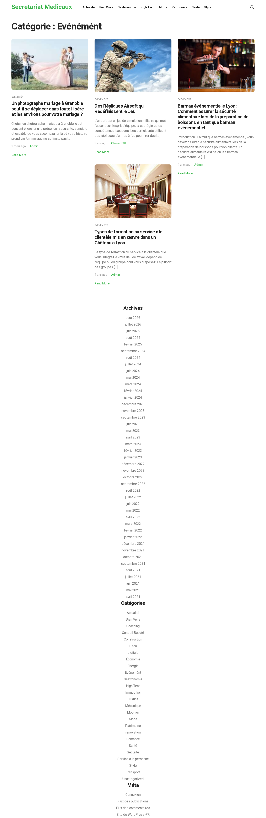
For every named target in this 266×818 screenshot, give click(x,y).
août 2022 (133, 490)
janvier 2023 (133, 457)
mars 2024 (133, 384)
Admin (34, 146)
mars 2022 (133, 524)
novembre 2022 (133, 471)
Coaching (133, 626)
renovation (133, 732)
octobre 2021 (133, 557)
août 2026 (133, 318)
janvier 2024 (133, 397)
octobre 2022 (133, 477)
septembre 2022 (133, 484)
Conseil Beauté (133, 633)
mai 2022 (133, 510)
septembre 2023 (133, 417)
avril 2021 (133, 597)
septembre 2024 (133, 351)
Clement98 (118, 143)
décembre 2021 (133, 544)
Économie (133, 659)
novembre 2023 (133, 411)
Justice (133, 699)
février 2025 (133, 344)
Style (207, 7)
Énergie (133, 666)
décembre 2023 (133, 404)
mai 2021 (133, 590)
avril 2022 (133, 517)
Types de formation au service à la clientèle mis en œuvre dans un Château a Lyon (129, 237)
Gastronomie (127, 7)
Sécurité (133, 752)
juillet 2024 (133, 364)
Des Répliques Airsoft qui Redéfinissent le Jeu (119, 108)
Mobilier (133, 712)
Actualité (89, 7)
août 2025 (133, 338)
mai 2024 (133, 378)
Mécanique (133, 706)
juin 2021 (133, 583)
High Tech (147, 7)
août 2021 (133, 570)
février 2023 (133, 451)
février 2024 (133, 391)
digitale (133, 653)
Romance (133, 739)
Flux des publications (133, 801)
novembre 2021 (133, 550)
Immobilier (133, 692)
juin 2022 (133, 504)
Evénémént (18, 97)
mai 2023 (133, 431)
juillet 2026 (133, 324)
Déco (133, 646)
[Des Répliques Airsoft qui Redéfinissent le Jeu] (133, 65)
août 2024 (133, 358)
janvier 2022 (133, 537)
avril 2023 (133, 437)
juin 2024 (133, 371)
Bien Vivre (106, 7)
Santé (196, 7)
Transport (133, 772)
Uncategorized (133, 779)
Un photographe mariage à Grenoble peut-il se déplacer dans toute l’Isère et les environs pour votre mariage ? (47, 109)
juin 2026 (133, 331)
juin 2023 (133, 424)
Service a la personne (133, 759)
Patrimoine (179, 7)
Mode (163, 7)
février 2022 (133, 530)
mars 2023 (133, 444)
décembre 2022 (133, 464)
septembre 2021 (133, 564)
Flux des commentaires (133, 808)
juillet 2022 (133, 497)
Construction (133, 639)
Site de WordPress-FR (133, 815)
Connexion (133, 795)
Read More (18, 155)
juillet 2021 (133, 577)
